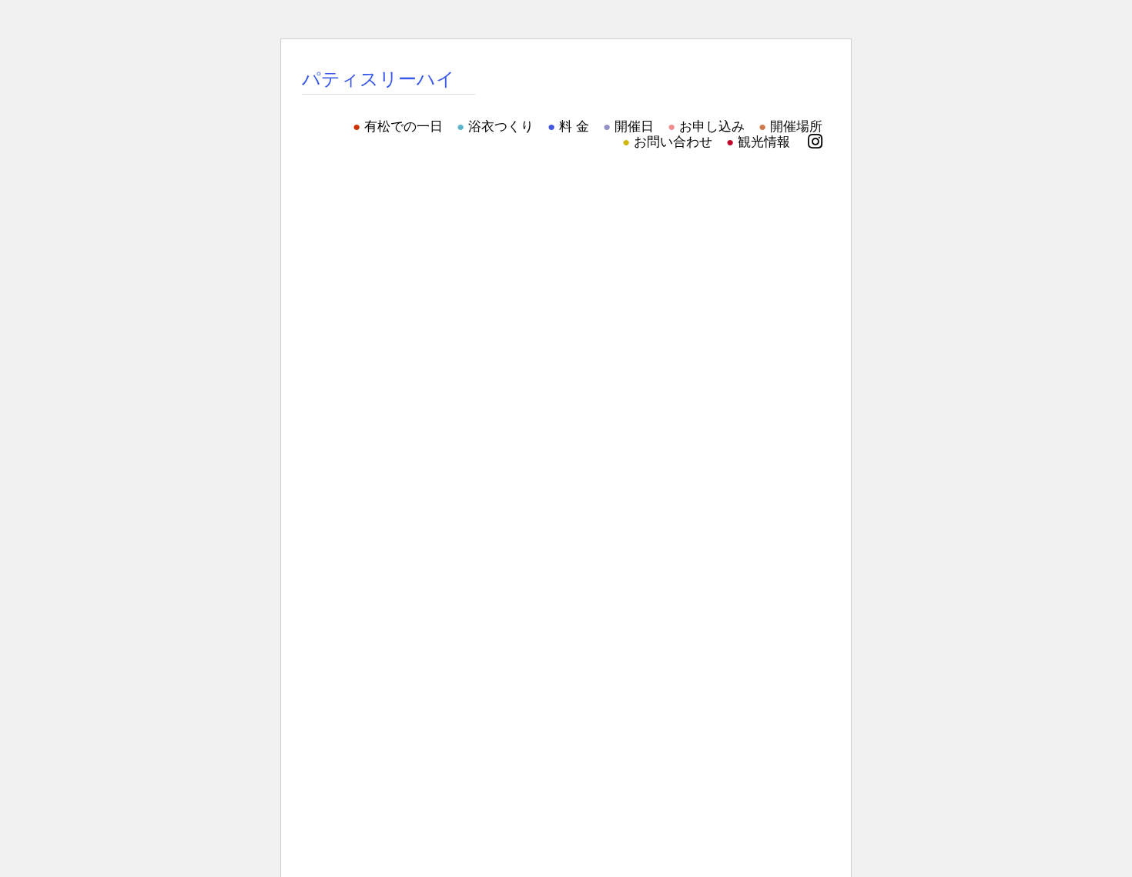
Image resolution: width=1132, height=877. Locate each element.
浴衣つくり (501, 126)
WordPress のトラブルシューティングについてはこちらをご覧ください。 (475, 267)
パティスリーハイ (378, 79)
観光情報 (764, 142)
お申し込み (712, 126)
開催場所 (796, 126)
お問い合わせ (673, 142)
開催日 (634, 126)
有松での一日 (403, 126)
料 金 (574, 126)
